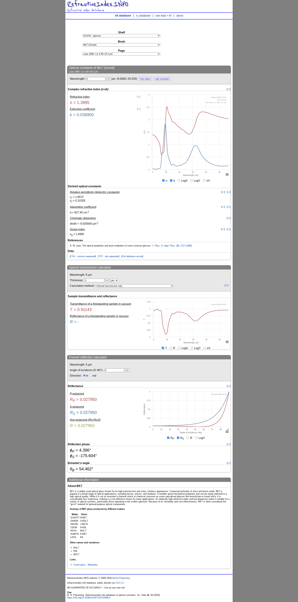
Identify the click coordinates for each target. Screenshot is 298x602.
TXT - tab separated (109, 256)
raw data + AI (163, 15)
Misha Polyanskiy (121, 578)
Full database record (132, 256)
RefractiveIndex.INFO (97, 4)
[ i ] (228, 89)
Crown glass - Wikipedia (85, 564)
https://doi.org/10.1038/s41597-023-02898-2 (88, 597)
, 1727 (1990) (172, 245)
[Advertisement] (205, 42)
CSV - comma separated (83, 256)
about (179, 15)
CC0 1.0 (119, 583)
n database (143, 15)
